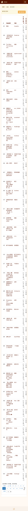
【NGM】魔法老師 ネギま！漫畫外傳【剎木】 (9, 403)
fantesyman (17, 291)
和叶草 (16, 410)
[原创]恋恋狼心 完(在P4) (9, 346)
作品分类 (23, 19)
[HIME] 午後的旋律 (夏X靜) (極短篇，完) (9, 147)
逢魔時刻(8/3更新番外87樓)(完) (9, 283)
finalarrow (16, 35)
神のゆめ (16, 309)
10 (4, 488)
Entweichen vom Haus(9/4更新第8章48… (9, 302)
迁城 (15, 81)
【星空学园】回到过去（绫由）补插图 (9, 228)
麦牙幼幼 (16, 272)
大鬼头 (16, 99)
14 (16, 488)
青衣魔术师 (17, 209)
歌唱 (7, 26)
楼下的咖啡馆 (9, 245)
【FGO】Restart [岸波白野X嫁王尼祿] (9, 138)
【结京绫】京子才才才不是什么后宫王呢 (9, 466)
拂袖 (15, 419)
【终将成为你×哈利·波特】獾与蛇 (9, 36)
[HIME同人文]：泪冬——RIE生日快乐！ (9, 421)
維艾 (15, 181)
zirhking (16, 145)
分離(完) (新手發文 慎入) (9, 319)
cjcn (15, 90)
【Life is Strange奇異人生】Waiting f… (9, 458)
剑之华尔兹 (17, 336)
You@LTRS (17, 446)
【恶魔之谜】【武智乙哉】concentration (9, 55)
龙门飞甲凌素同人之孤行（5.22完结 (9, 438)
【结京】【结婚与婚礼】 (9, 63)
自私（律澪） (9, 163)
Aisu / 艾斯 (16, 400)
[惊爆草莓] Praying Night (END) (9, 219)
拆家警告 (16, 245)
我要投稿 (22, 12)
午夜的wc (16, 263)
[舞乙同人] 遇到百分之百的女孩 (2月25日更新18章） (9, 293)
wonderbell (17, 117)
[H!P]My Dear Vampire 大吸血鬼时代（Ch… (9, 394)
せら (15, 236)
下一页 (21, 488)
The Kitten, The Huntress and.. (9, 46)
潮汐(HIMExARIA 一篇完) (9, 91)
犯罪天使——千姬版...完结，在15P (9, 128)
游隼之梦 (8, 336)
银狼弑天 (16, 437)
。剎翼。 (16, 455)
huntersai (16, 135)
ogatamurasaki (18, 53)
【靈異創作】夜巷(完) (9, 364)
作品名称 (8, 23)
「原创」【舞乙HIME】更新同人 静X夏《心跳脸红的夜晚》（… (9, 276)
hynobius (16, 190)
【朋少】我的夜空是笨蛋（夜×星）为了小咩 (9, 211)
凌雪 (15, 282)
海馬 (15, 44)
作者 (15, 23)
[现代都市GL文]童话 (9, 310)
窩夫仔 (16, 163)
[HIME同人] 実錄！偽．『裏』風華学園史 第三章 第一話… (9, 184)
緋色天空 (16, 364)
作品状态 (26, 21)
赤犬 (15, 382)
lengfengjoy (17, 126)
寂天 (15, 318)
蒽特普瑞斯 (17, 172)
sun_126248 (17, 108)
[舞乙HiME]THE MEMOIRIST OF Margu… (9, 74)
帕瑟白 (16, 199)
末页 (4, 491)
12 (10, 488)
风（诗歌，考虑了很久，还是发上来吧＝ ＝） (9, 193)
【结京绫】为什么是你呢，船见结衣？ (9, 155)
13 (13, 488)
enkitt (15, 391)
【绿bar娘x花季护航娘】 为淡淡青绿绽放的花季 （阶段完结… (9, 449)
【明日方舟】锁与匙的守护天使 (9, 237)
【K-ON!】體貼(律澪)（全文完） (9, 356)
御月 (15, 227)
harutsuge (16, 473)
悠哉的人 (16, 355)
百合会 (5, 2)
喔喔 (15, 218)
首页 (3, 7)
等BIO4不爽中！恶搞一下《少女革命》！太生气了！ (9, 120)
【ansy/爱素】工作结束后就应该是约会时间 (9, 257)
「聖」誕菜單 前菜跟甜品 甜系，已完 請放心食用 (10, 385)
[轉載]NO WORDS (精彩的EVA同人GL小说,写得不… (9, 111)
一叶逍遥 (16, 346)
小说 (7, 7)
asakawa (16, 72)
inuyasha (16, 26)
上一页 (9, 486)
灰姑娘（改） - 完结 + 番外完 (9, 265)
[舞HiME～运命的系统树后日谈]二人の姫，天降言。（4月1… (9, 376)
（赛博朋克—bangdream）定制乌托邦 (9, 173)
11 (7, 488)
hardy (15, 428)
